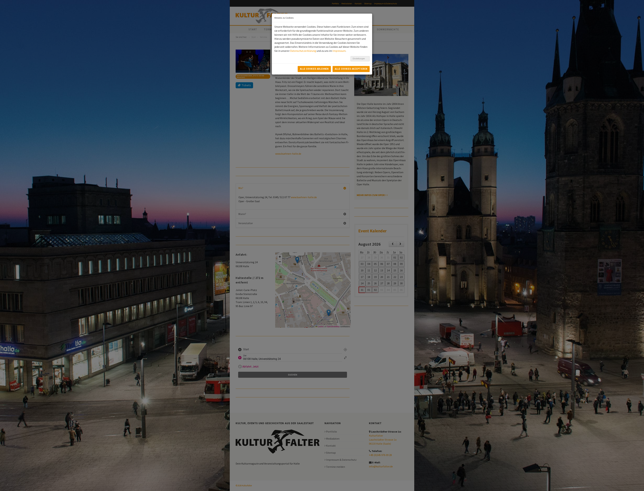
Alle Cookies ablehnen (314, 69)
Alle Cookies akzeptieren (351, 69)
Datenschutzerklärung (303, 50)
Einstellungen (359, 58)
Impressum (339, 50)
